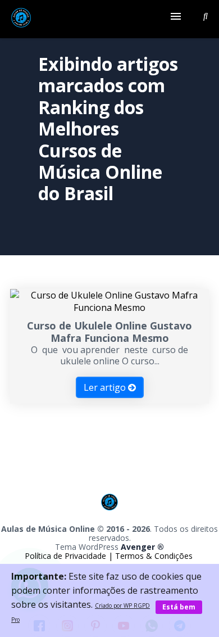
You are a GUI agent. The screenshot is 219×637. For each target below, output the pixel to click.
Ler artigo (106, 387)
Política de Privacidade (66, 555)
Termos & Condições (154, 555)
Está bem (178, 607)
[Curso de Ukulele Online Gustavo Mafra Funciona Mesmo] (109, 307)
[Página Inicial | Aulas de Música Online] (21, 19)
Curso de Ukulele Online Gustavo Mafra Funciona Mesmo (109, 332)
